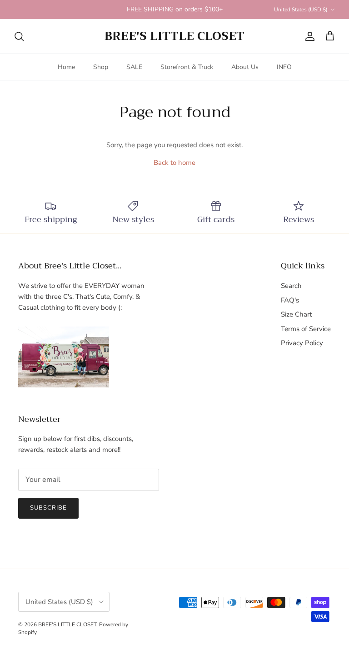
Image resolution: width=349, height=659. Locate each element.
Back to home (174, 162)
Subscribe (48, 508)
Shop (100, 67)
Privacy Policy (302, 342)
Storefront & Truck (186, 67)
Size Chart (296, 314)
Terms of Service (306, 328)
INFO (284, 67)
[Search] (19, 36)
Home (66, 67)
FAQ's (290, 300)
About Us (245, 67)
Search (291, 285)
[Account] (308, 36)
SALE (134, 67)
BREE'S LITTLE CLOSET (67, 624)
